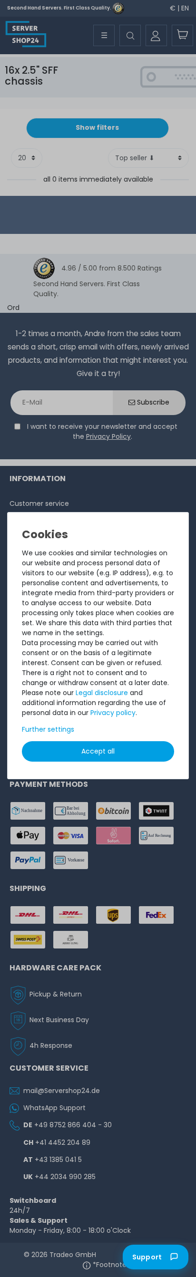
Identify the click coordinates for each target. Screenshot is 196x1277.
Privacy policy (113, 712)
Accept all (98, 751)
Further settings (48, 729)
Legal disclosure (102, 692)
